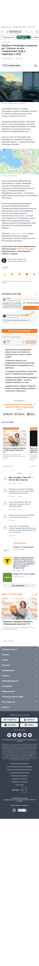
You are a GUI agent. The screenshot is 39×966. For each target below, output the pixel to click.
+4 (29, 326)
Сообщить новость (10, 649)
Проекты (5, 707)
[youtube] (25, 735)
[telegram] (14, 735)
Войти (8, 342)
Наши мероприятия (10, 681)
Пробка (5, 267)
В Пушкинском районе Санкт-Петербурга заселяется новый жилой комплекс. (14, 456)
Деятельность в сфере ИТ (19, 779)
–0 (35, 326)
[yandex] (30, 735)
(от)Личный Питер (20, 27)
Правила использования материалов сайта (19, 769)
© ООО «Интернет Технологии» (19, 805)
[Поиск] (27, 32)
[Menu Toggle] (2, 32)
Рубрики (5, 655)
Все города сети (8, 702)
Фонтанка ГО (33, 27)
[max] (9, 735)
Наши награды (19, 785)
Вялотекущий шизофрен (14, 315)
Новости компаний (12, 594)
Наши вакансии (8, 691)
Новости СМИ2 (8, 422)
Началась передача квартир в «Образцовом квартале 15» (14, 450)
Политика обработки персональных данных (19, 766)
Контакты (6, 665)
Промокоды (19, 543)
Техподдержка (8, 670)
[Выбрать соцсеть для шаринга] (35, 65)
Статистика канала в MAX (12, 697)
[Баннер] (23, 37)
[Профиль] (36, 32)
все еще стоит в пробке (19, 233)
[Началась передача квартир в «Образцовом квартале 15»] (14, 438)
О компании (7, 686)
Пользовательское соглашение (19, 763)
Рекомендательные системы (19, 776)
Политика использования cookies (19, 772)
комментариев (13, 65)
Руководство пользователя (19, 782)
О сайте (5, 660)
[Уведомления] (31, 32)
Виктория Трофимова (17, 259)
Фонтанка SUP (6, 27)
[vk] (20, 735)
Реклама (5, 676)
